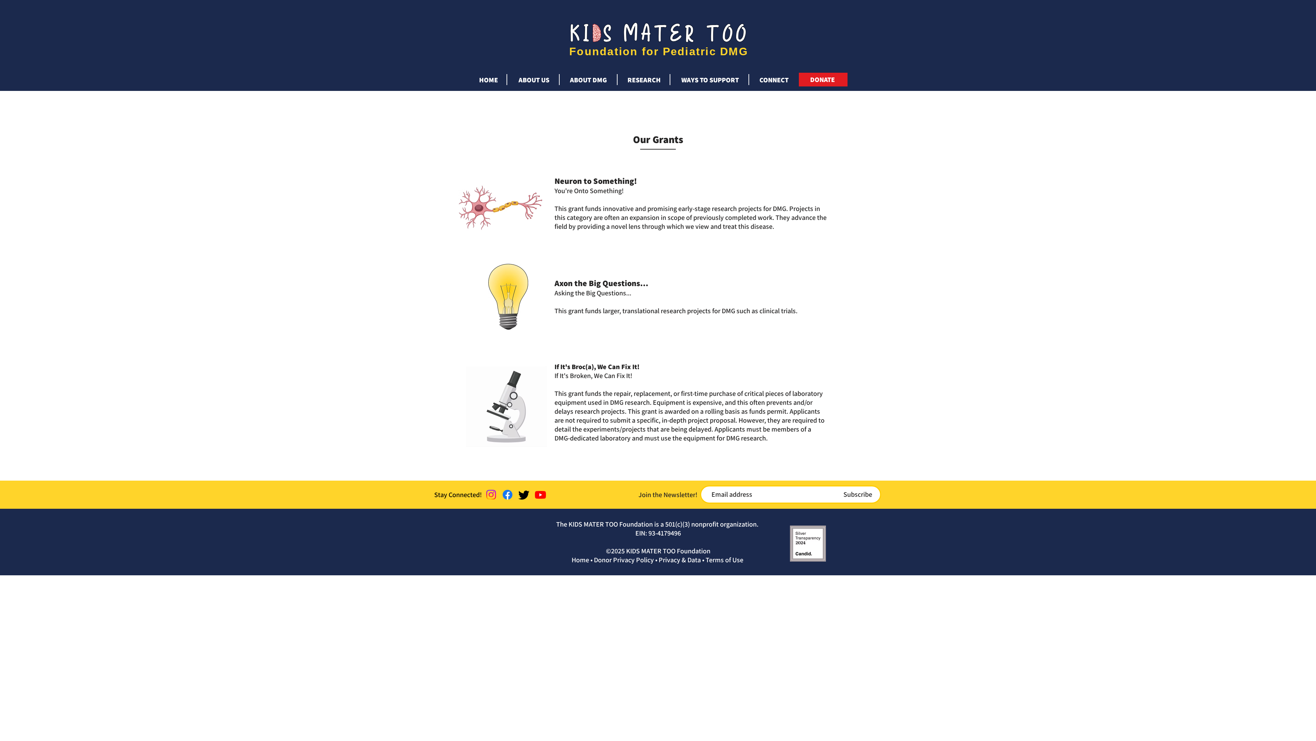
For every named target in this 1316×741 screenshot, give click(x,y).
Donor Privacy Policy (624, 559)
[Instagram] (491, 494)
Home (580, 559)
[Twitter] (524, 494)
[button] (534, 77)
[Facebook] (507, 494)
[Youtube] (540, 494)
